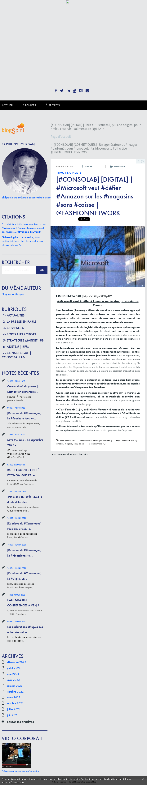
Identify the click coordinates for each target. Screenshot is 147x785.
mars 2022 (13, 697)
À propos (53, 105)
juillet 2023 (14, 668)
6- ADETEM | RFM (16, 346)
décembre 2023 (16, 662)
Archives (29, 105)
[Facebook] (56, 89)
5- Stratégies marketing (23, 340)
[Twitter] (62, 89)
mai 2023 (13, 674)
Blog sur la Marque (13, 294)
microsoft (126, 440)
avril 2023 (13, 680)
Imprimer (119, 166)
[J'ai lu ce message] (143, 778)
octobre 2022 (15, 692)
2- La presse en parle (19, 321)
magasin (68, 443)
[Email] (87, 89)
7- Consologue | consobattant (16, 355)
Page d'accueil (61, 136)
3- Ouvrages (13, 328)
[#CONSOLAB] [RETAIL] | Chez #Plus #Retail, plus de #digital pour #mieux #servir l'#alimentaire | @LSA (96, 127)
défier (133, 440)
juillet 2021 (14, 709)
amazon (60, 443)
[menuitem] (12, 105)
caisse (81, 443)
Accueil (7, 105)
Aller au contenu (11, 7)
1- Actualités (13, 315)
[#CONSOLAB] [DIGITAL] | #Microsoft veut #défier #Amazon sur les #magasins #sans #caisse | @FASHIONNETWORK (94, 196)
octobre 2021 (15, 703)
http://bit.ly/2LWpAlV (97, 296)
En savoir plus (17, 782)
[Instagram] (80, 89)
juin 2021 (13, 715)
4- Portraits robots (19, 334)
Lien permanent (67, 440)
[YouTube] (74, 89)
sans (76, 443)
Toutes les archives (20, 722)
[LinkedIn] (68, 89)
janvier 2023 (15, 686)
